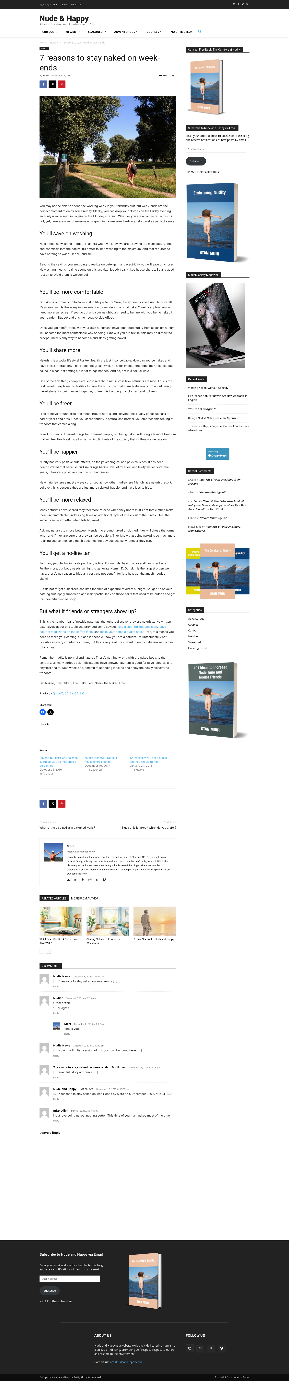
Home (43, 42)
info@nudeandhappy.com (126, 1362)
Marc (46, 75)
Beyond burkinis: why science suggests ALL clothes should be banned (59, 761)
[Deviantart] (70, 880)
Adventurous (196, 618)
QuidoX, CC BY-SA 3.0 (68, 693)
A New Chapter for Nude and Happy (153, 939)
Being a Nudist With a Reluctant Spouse (212, 418)
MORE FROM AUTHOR (84, 898)
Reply (56, 986)
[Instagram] (234, 4)
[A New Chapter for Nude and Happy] (154, 921)
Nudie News (61, 976)
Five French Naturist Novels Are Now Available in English (217, 398)
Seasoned (194, 642)
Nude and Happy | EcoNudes (73, 1089)
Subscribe (196, 161)
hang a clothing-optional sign (137, 627)
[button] (200, 32)
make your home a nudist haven (122, 632)
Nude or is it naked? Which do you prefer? (149, 827)
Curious (193, 630)
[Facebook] (43, 84)
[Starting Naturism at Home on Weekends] (108, 921)
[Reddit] (91, 880)
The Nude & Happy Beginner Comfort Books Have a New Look (218, 428)
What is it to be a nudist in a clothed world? (67, 827)
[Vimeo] (247, 4)
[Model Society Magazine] (215, 367)
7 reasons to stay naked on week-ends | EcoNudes (89, 1067)
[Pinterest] (238, 4)
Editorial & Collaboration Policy (232, 1377)
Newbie (54, 42)
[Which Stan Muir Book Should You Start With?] (61, 921)
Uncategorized (197, 648)
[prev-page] (42, 951)
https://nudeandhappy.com (81, 851)
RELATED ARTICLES (54, 898)
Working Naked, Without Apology (208, 387)
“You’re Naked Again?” (202, 409)
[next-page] (48, 951)
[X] (242, 4)
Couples (193, 624)
